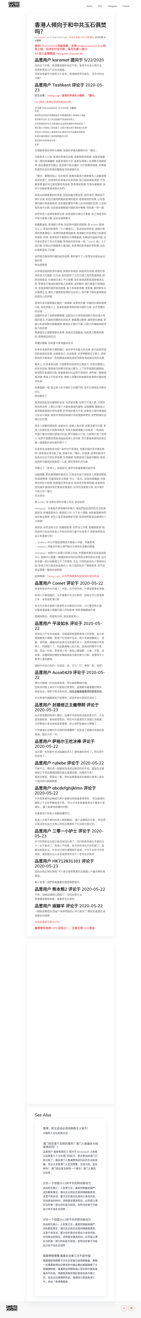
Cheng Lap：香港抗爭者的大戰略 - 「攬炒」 (72, 95)
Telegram (112, 6)
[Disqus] (70, 988)
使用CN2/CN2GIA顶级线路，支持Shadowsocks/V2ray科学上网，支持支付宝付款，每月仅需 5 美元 (70, 47)
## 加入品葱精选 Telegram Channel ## (59, 53)
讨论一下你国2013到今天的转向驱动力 (67, 1183)
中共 (83, 37)
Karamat (42, 37)
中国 (87, 37)
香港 (78, 37)
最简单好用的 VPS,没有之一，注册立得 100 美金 (65, 928)
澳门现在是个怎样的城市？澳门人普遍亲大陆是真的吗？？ (70, 1145)
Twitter (126, 6)
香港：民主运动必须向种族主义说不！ (66, 1128)
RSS (100, 6)
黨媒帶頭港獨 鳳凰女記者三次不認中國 (66, 1256)
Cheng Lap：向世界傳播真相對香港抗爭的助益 (73, 576)
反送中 (72, 37)
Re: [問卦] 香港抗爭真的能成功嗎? (53, 102)
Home (89, 6)
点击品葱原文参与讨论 (47, 922)
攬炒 (92, 37)
